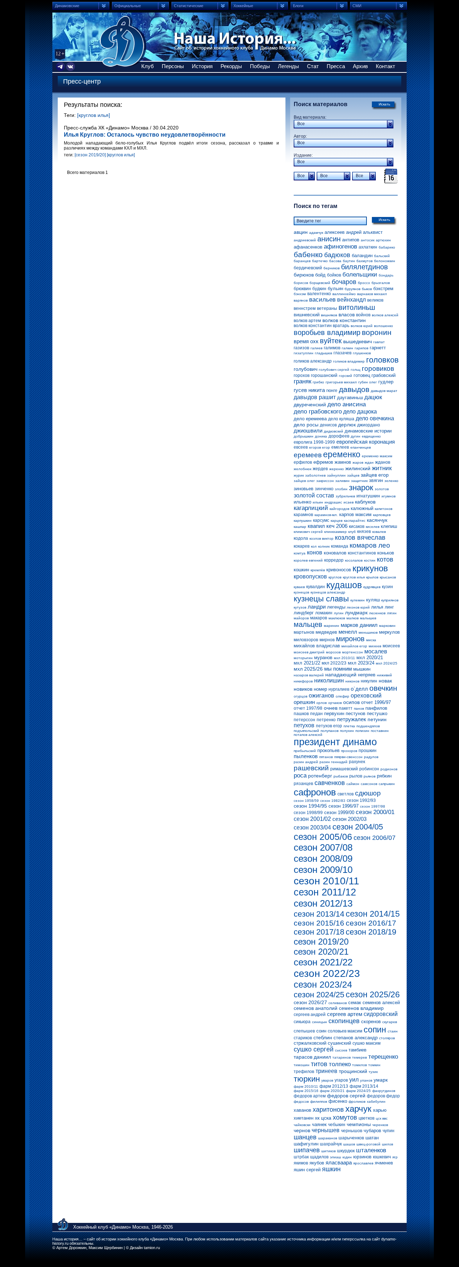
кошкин (301, 569)
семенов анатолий (315, 1008)
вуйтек (331, 341)
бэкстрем (383, 288)
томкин (374, 1065)
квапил (316, 526)
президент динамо (335, 742)
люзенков (377, 613)
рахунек (357, 761)
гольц (355, 370)
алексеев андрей (343, 232)
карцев (336, 521)
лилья (377, 607)
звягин (376, 480)
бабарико (387, 247)
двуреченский (310, 404)
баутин (349, 261)
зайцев (353, 475)
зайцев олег (304, 481)
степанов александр (355, 1037)
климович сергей (308, 532)
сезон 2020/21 (321, 951)
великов (375, 300)
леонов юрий (358, 607)
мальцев (308, 624)
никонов (352, 681)
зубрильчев (345, 496)
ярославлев (363, 1163)
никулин (369, 681)
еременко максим (377, 456)
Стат (313, 66)
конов (314, 552)
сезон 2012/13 (323, 903)
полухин (347, 731)
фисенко (337, 1101)
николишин (329, 680)
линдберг (304, 612)
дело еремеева (310, 418)
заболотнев (315, 475)
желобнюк (302, 469)
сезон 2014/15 (373, 913)
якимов (301, 1163)
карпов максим (355, 514)
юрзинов (362, 1156)
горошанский (324, 375)
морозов (333, 652)
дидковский (333, 431)
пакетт (345, 708)
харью (380, 1110)
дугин (355, 436)
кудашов (344, 585)
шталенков (371, 1150)
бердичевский (308, 267)
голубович (305, 369)
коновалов (335, 553)
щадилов (319, 1156)
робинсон (369, 768)
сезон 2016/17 (371, 923)
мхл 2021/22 (307, 663)
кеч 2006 (336, 526)
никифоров (303, 681)
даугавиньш (350, 397)
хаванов (302, 1110)
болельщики (359, 274)
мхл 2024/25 (386, 663)
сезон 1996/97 (343, 806)
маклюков (336, 618)
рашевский (311, 768)
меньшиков (368, 632)
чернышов (351, 1130)
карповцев (382, 515)
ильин (318, 502)
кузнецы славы (321, 598)
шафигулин (306, 1144)
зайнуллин (336, 475)
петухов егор (329, 725)
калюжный (362, 508)
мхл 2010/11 (344, 658)
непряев (366, 674)
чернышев (326, 1130)
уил (354, 1080)
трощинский (353, 1071)
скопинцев (344, 1021)
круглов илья (354, 577)
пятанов (326, 757)
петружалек (351, 719)
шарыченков (351, 1137)
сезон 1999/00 (339, 812)
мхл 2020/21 (369, 657)
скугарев (389, 1022)
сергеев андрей (310, 1014)
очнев (330, 708)
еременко (341, 454)
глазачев (342, 352)
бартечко (320, 261)
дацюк (373, 397)
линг (389, 607)
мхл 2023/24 (361, 663)
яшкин (331, 1169)
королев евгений (308, 560)
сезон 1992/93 (361, 800)
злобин (341, 489)
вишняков (329, 315)
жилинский (357, 468)
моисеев (391, 645)
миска (371, 640)
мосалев (375, 651)
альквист (373, 232)
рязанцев (303, 783)
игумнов (389, 496)
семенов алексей (381, 1002)
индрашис (333, 502)
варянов (301, 300)
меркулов (389, 632)
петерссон (304, 719)
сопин (375, 1029)
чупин (388, 1130)
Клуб (147, 66)
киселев (372, 527)
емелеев (340, 447)
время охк (306, 341)
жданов (382, 462)
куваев (299, 587)
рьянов (369, 776)
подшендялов (368, 726)
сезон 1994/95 (310, 806)
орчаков (335, 703)
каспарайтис (354, 521)
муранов (323, 657)
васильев (322, 299)
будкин (319, 288)
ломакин (323, 612)
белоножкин (384, 261)
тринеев (326, 1071)
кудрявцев (371, 587)
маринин (331, 626)
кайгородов (339, 509)
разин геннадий (333, 762)
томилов (359, 1065)
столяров (387, 1038)
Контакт (385, 66)
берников (331, 268)
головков (382, 359)
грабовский (384, 375)
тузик (373, 1072)
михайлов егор (354, 646)
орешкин (304, 702)
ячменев (384, 1163)
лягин (392, 613)
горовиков (378, 368)
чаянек (319, 1124)
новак (385, 681)
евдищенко (371, 436)
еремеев (308, 455)
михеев (375, 646)
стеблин (322, 1037)
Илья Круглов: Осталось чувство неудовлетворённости (145, 135)
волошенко (383, 326)
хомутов (345, 1117)
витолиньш (357, 307)
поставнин (380, 731)
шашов (349, 1144)
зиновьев (303, 488)
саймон (352, 784)
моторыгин (303, 658)
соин (321, 1031)
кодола (301, 538)
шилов (387, 1144)
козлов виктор (321, 538)
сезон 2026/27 (310, 1002)
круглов (334, 577)
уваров (327, 1080)
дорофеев (338, 436)
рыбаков (340, 776)
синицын (319, 1022)
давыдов (354, 389)
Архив (360, 66)
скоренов (371, 1021)
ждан (369, 462)
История (202, 66)
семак (354, 1002)
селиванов (337, 1003)
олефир (342, 696)
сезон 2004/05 (357, 826)
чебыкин (336, 1124)
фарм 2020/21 (332, 1091)
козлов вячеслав (360, 537)
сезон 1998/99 (308, 812)
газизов (301, 347)
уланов (366, 1080)
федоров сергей (346, 1095)
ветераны (327, 308)
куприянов (389, 600)
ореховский (366, 695)
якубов (316, 1163)
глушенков (362, 353)
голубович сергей (334, 370)
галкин (347, 348)
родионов (388, 769)
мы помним (338, 669)
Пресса (336, 66)
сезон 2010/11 (326, 881)
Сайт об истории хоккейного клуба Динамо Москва (123, 41)
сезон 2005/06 (323, 837)
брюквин (302, 288)
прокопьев (328, 750)
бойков (334, 275)
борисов (301, 283)
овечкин (383, 688)
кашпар (300, 527)
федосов (301, 1101)
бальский (382, 256)
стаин (393, 1031)
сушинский (339, 1043)
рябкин (384, 776)
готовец (362, 375)
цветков (366, 1118)
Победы (260, 66)
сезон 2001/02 (312, 819)
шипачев (307, 1150)
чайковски (302, 1125)
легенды (336, 607)
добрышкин (303, 436)
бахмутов (364, 261)
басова (335, 261)
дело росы (306, 424)
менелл (348, 632)
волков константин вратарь (321, 325)
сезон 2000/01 (375, 812)
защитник (359, 481)
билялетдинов (364, 267)
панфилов (376, 708)
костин (369, 560)
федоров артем (310, 1095)
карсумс (321, 520)
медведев (326, 632)
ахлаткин (368, 247)
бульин (335, 288)
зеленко (391, 481)
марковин (387, 626)
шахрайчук (331, 1144)
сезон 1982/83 (332, 801)
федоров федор (383, 1095)
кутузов (300, 607)
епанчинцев (360, 447)
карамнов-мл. (326, 515)
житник (382, 468)
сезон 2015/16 (319, 923)
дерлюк (347, 424)
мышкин (361, 669)
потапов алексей (308, 735)
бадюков (337, 255)
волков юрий (362, 326)
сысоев (341, 1050)
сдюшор (368, 793)
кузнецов (301, 592)
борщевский (319, 283)
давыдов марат (384, 391)
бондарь (386, 275)
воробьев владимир (327, 332)
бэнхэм (300, 294)
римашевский (344, 768)
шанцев (305, 1137)
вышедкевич (357, 341)
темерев (359, 1057)
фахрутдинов (383, 1091)
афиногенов (340, 246)
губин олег (367, 382)
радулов (371, 757)
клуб (352, 532)
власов (347, 314)
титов (319, 1064)
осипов (351, 702)
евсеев (301, 447)
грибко (318, 382)
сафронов (315, 792)
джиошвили (308, 430)
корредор (334, 560)
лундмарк (356, 612)
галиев (316, 348)
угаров (341, 1080)
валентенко (319, 293)
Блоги (298, 6)
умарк (381, 1080)
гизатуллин (303, 353)
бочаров (344, 281)
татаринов (341, 1057)
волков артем (307, 320)
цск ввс (382, 1118)
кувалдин (315, 586)
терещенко (383, 1056)
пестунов (355, 713)
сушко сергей (313, 1049)
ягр (395, 1157)
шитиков (328, 1151)
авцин (301, 232)
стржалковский (310, 1043)
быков (367, 289)
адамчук (316, 233)
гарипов (361, 348)
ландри (317, 607)
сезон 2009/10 (323, 869)
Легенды (288, 66)
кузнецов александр (328, 592)
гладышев (323, 353)
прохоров (349, 751)
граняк (302, 381)
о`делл (359, 689)
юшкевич (382, 1156)
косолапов (354, 560)
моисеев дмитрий (309, 652)
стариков (303, 1037)
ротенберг (320, 776)
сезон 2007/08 (323, 847)
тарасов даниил (312, 1057)
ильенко (302, 502)
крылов (372, 577)
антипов (350, 239)
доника (321, 436)
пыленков (306, 756)
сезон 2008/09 (323, 858)
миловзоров (306, 639)
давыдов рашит (315, 397)
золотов (382, 489)
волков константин (344, 320)
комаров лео (370, 545)
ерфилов (303, 462)
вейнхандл (351, 300)
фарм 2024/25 (358, 1091)
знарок (361, 487)
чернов (302, 1130)
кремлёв (318, 570)
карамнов (303, 514)
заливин (342, 481)
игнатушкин (368, 495)
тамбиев (357, 1050)
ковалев (379, 532)
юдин (347, 1157)
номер (320, 689)
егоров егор (319, 447)
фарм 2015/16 (306, 1091)
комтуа (300, 553)
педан (316, 713)
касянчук (377, 520)
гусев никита (309, 390)
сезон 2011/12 (325, 892)
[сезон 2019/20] (90, 154)
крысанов (388, 577)
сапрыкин (387, 784)
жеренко (336, 469)
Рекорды (231, 66)
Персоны (173, 66)
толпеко (340, 1064)
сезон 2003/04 (312, 827)
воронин (377, 332)
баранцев (302, 261)
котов (385, 559)
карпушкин (303, 521)
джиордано (368, 424)
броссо (364, 283)
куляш (373, 599)
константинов (362, 553)
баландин (362, 255)
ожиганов (321, 695)
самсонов (369, 784)
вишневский (307, 314)
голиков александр (313, 361)
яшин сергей (307, 1169)
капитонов (383, 509)
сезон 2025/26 (373, 994)
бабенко (308, 254)
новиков (303, 689)
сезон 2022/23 (327, 973)
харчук (358, 1109)
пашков (301, 713)
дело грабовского (318, 411)
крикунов (370, 568)
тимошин (301, 1065)
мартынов (304, 632)
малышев (368, 618)
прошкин (368, 750)
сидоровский (381, 1014)
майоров (301, 618)
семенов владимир (361, 1008)
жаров (357, 462)
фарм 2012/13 (334, 1086)
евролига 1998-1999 (314, 442)
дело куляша (341, 418)
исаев (349, 502)
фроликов (357, 1101)
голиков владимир (349, 361)
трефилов (304, 1071)
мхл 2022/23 (334, 663)
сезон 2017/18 (319, 931)
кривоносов (338, 569)
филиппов (318, 1101)
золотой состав (314, 495)
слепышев (304, 1031)
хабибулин (376, 1101)
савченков (329, 782)
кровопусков (310, 576)
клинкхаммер (335, 532)
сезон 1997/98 (372, 806)
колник (324, 546)
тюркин (307, 1078)
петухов (304, 725)
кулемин (357, 600)
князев (364, 531)
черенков (380, 1125)
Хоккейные (243, 6)
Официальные (127, 6)
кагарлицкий (311, 508)
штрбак (301, 1156)
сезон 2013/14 (319, 913)
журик (299, 475)
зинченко (324, 488)
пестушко (377, 713)
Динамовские (67, 6)
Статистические (188, 6)
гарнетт (378, 347)
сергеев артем (344, 1014)
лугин (339, 613)
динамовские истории (368, 431)
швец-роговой (368, 1144)
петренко (326, 719)
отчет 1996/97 (376, 702)
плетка (349, 726)
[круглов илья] (93, 115)
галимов (332, 347)
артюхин (383, 240)
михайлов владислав (317, 645)
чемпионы (359, 1124)
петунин (377, 719)
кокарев (301, 546)
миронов (350, 639)
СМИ (356, 6)
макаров (318, 617)
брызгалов (381, 283)
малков (352, 618)
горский (345, 376)
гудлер (385, 381)
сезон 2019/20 (321, 941)
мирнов (327, 639)
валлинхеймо (344, 294)
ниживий (384, 675)
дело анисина (346, 404)
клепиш (389, 526)
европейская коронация (365, 442)
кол (314, 546)
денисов (328, 424)
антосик (367, 240)
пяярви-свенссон (348, 757)
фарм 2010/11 (306, 1086)
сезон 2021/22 (323, 962)
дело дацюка (360, 411)
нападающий (340, 674)
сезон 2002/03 (349, 819)
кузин (387, 586)
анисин (329, 239)
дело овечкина (375, 418)
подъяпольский (306, 731)
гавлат (379, 342)
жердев (320, 468)
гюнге (331, 390)
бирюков (304, 275)
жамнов (343, 462)
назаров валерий (309, 675)
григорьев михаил (341, 382)
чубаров (372, 1130)
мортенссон (352, 652)
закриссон (325, 481)
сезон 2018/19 (371, 931)
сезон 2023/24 (323, 984)
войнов (363, 314)
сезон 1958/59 (306, 801)
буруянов (352, 289)
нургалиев (338, 689)
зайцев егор (375, 475)
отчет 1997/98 (308, 708)
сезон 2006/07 (375, 837)
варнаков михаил (372, 294)
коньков (385, 553)
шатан (372, 1137)
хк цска (323, 1118)
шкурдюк (346, 1150)
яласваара (339, 1162)
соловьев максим (345, 1031)
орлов (321, 703)
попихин (362, 731)
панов (359, 708)
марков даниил (359, 625)
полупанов (330, 731)
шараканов (327, 1138)
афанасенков (308, 247)
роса (300, 775)
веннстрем (305, 308)
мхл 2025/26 (308, 669)
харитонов (328, 1109)
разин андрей (306, 762)
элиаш (335, 1157)
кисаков (356, 526)
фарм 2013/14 (364, 1086)
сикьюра (302, 1021)
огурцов (300, 696)
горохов (301, 375)
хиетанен (303, 1118)
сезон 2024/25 (319, 994)
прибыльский (305, 751)
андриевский (305, 240)
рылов (355, 776)
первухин (334, 713)
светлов (345, 793)
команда (339, 546)
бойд (320, 275)
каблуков (365, 502)
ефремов (323, 462)
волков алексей (385, 315)
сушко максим (366, 1043)
